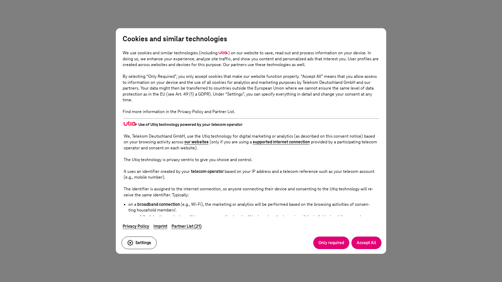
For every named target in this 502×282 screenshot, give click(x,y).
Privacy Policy (136, 226)
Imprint (160, 226)
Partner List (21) (187, 226)
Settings (143, 242)
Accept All (366, 242)
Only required (331, 242)
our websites (196, 142)
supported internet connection (281, 142)
